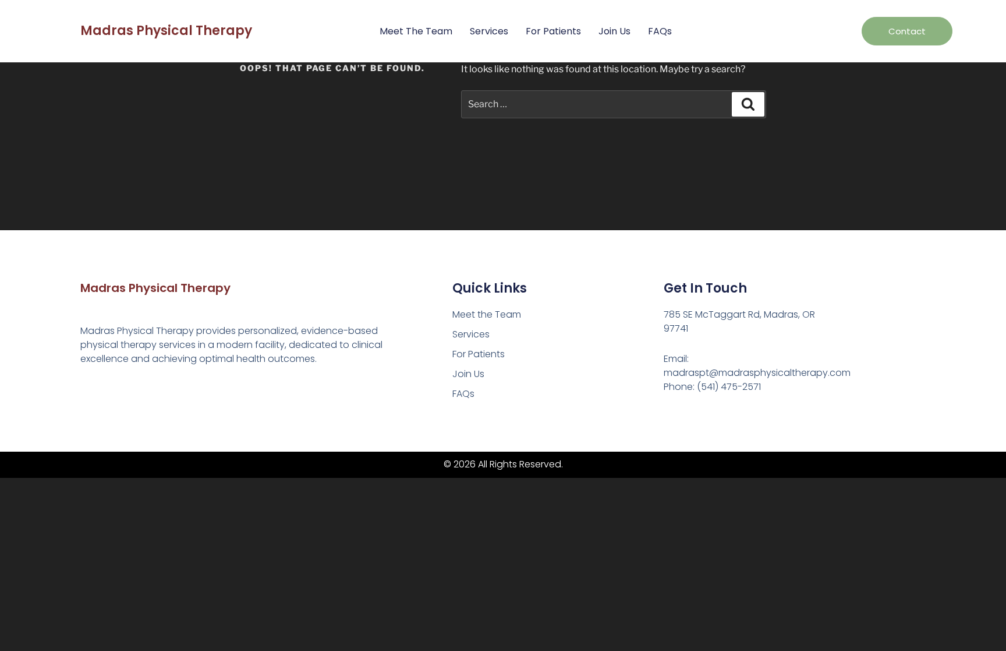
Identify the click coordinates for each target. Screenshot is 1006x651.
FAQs (660, 31)
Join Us (614, 31)
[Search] (748, 104)
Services (489, 31)
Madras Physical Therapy (166, 31)
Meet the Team (416, 31)
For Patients (553, 31)
